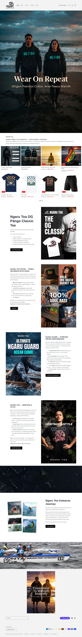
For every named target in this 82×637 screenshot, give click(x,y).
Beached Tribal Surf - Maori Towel (48, 167)
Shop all (14, 308)
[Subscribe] (27, 618)
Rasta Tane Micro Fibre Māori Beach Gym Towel (70, 168)
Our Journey (50, 526)
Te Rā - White (24, 194)
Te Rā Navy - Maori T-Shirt (6, 194)
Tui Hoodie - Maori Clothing (6, 167)
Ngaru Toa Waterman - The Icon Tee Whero (50, 194)
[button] (22, 5)
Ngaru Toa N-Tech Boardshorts (67, 194)
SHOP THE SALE (16, 448)
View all (41, 200)
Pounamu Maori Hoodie (26, 167)
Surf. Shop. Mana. (16, 249)
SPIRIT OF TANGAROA (53, 375)
